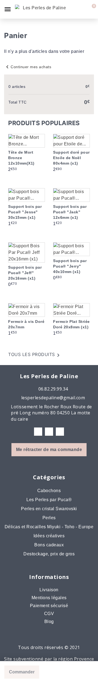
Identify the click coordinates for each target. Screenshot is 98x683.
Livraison (49, 589)
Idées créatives (49, 535)
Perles (49, 517)
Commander (22, 672)
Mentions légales (49, 597)
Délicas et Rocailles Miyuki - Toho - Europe (49, 526)
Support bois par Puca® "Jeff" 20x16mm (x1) (25, 272)
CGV (49, 613)
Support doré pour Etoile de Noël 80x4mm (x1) (71, 157)
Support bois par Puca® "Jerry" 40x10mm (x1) (70, 266)
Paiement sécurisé (49, 605)
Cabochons (49, 490)
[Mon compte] (82, 9)
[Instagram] (49, 431)
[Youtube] (60, 431)
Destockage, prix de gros (49, 554)
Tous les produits (35, 355)
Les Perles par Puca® (49, 499)
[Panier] (90, 9)
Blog (49, 621)
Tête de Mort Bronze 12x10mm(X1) (21, 157)
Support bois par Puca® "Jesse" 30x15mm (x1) (25, 212)
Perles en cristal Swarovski (49, 508)
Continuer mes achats (27, 67)
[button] (72, 9)
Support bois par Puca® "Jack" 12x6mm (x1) (70, 212)
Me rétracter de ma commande (49, 449)
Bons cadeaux (49, 545)
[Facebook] (38, 431)
